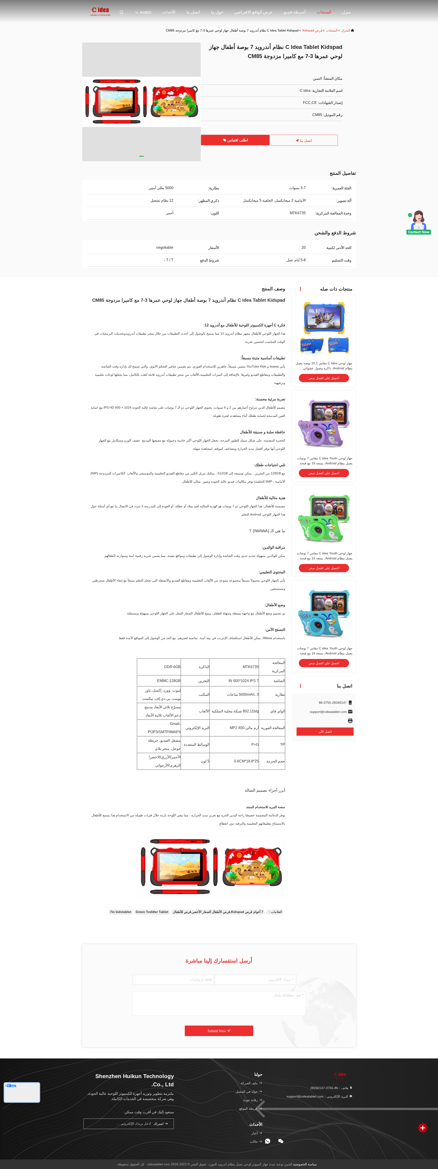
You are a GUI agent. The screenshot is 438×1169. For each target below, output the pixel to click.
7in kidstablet (120, 912)
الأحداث (168, 12)
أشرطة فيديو (295, 12)
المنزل (346, 30)
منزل (346, 12)
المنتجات (324, 12)
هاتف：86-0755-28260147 (329, 1088)
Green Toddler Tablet (152, 912)
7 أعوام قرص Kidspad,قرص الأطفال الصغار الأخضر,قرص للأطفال (218, 912)
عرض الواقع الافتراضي (253, 12)
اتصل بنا (193, 12)
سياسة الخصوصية (305, 1164)
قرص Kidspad (312, 30)
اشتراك (159, 1124)
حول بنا (217, 12)
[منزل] (100, 11)
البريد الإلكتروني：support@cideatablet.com (318, 1096)
